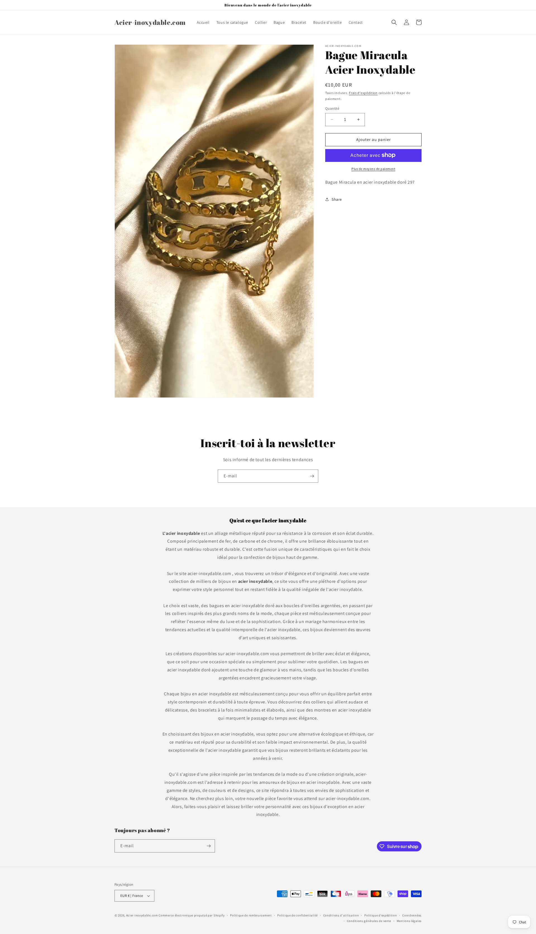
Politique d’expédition (380, 915)
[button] (394, 22)
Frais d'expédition (363, 93)
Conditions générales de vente (369, 921)
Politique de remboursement (251, 915)
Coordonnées (412, 915)
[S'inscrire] (312, 476)
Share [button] (337, 199)
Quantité (332, 108)
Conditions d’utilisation (341, 915)
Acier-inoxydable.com (142, 915)
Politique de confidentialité (297, 915)
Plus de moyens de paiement (373, 168)
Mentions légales (409, 921)
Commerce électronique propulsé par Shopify (191, 915)
